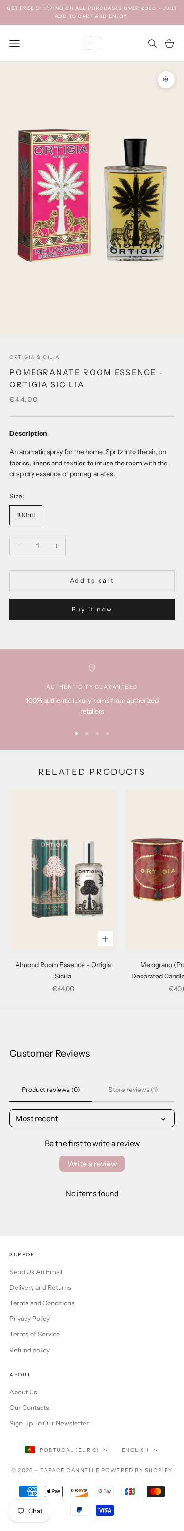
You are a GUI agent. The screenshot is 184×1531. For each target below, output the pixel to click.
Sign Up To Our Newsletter (49, 1423)
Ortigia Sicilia (34, 357)
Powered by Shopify (137, 1470)
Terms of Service (34, 1334)
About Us (23, 1392)
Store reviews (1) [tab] (133, 1089)
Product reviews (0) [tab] (51, 1089)
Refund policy (29, 1350)
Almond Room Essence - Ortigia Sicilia (63, 970)
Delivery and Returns (40, 1287)
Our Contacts (29, 1407)
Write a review (92, 1163)
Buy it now (92, 609)
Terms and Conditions (42, 1303)
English (135, 1450)
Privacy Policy (29, 1318)
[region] (92, 690)
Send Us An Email (35, 1272)
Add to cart (92, 580)
